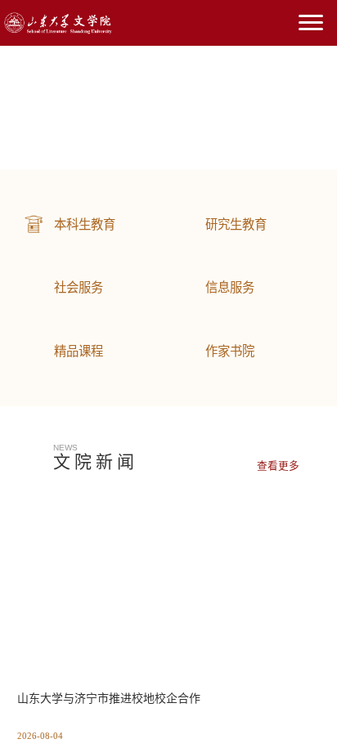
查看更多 (278, 466)
